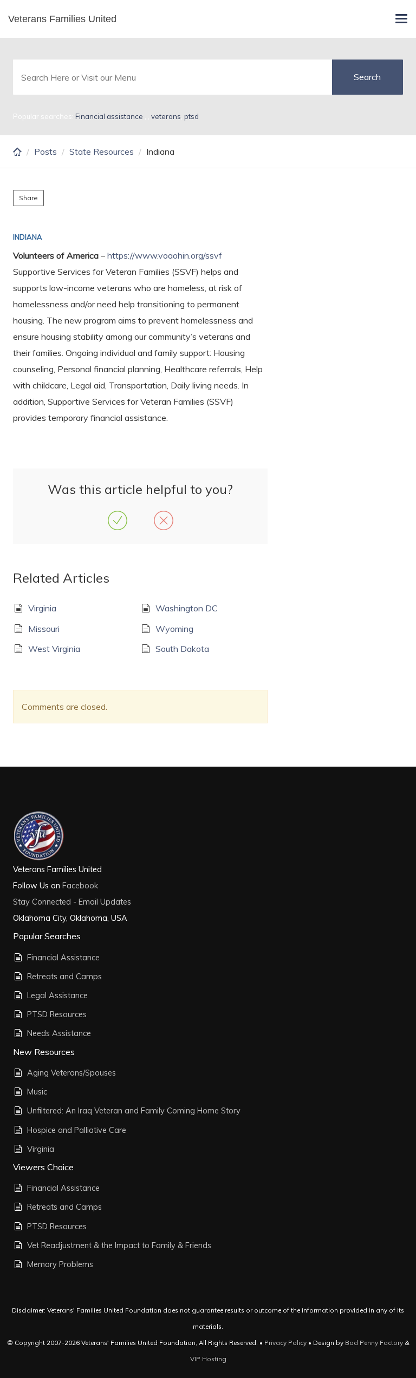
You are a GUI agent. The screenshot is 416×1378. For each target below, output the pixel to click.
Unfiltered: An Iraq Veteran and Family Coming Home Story (133, 1111)
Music (37, 1092)
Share (28, 198)
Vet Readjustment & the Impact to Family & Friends (119, 1245)
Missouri (44, 628)
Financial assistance (110, 116)
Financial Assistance (63, 957)
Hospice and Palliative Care (76, 1130)
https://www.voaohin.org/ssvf (164, 255)
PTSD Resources (57, 1014)
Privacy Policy (285, 1343)
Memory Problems (60, 1264)
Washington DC (186, 608)
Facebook (79, 886)
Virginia (42, 608)
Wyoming (174, 628)
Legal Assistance (57, 995)
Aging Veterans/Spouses (71, 1073)
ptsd (191, 116)
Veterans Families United (62, 19)
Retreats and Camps (64, 976)
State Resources (101, 151)
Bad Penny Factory (374, 1343)
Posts (45, 151)
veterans (166, 116)
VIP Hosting (208, 1359)
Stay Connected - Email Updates (72, 902)
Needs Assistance (59, 1033)
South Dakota (182, 648)
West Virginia (54, 648)
